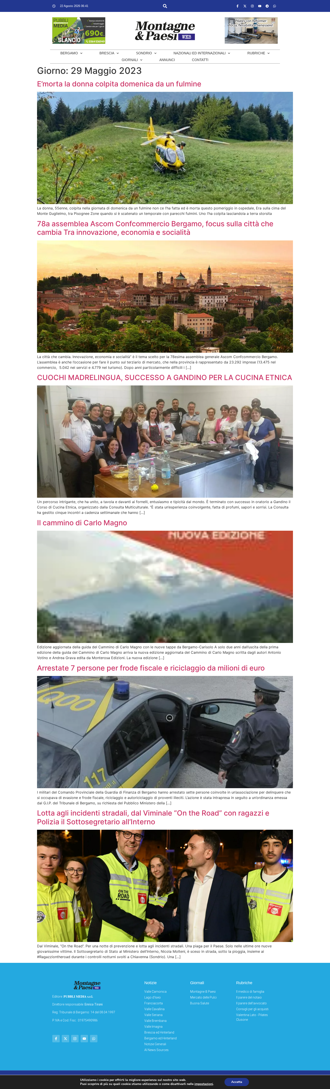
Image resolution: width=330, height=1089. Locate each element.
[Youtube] (260, 6)
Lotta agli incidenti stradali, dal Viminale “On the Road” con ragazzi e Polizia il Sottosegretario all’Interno (153, 817)
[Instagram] (252, 6)
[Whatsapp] (274, 6)
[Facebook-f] (237, 6)
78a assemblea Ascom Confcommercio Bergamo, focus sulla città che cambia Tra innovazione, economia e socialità (155, 228)
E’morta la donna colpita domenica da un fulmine (119, 83)
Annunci (167, 60)
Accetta (236, 1082)
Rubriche (256, 53)
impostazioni (203, 1084)
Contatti (200, 60)
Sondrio (144, 53)
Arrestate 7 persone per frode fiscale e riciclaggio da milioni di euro (151, 668)
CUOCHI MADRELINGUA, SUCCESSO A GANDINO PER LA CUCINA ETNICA (164, 377)
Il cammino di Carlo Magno (82, 522)
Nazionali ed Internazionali (200, 53)
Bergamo (69, 53)
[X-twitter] (245, 6)
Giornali (130, 60)
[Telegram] (267, 6)
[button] (165, 6)
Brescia (106, 53)
